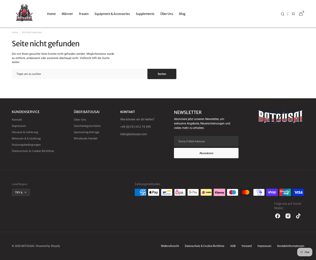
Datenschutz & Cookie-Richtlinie (33, 150)
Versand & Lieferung (25, 132)
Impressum (19, 125)
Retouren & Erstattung (26, 138)
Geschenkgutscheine (87, 125)
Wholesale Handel (85, 138)
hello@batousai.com (133, 134)
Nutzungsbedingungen (26, 144)
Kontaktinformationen (290, 246)
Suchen (162, 73)
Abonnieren (206, 153)
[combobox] (79, 74)
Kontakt (17, 119)
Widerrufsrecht (170, 246)
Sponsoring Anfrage (86, 132)
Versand (246, 246)
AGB (233, 246)
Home (15, 32)
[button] (282, 14)
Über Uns (80, 119)
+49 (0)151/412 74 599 (135, 127)
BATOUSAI (27, 246)
